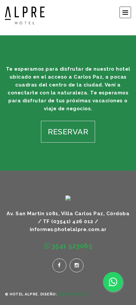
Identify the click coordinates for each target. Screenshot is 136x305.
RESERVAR (68, 131)
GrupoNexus (72, 294)
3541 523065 (71, 246)
